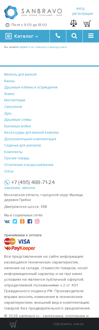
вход (80, 8)
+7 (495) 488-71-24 (33, 182)
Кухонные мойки (17, 126)
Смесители (13, 107)
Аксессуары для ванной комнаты (31, 132)
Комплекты (13, 152)
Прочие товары (16, 158)
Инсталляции (14, 100)
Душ (8, 113)
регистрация (82, 14)
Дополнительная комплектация (30, 139)
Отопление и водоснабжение (29, 165)
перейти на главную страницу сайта (43, 47)
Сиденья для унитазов (22, 145)
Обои (8, 171)
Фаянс (9, 94)
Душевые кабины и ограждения (30, 87)
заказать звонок (19, 187)
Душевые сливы (17, 119)
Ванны (9, 81)
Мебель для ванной (20, 74)
